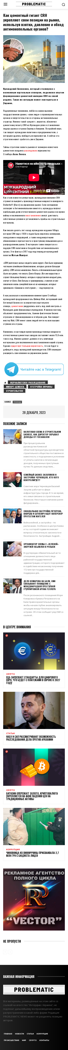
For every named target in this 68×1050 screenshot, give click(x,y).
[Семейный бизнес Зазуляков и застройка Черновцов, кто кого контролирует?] (12, 479)
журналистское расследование (28, 382)
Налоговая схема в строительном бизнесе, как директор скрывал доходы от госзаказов (42, 434)
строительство (14, 390)
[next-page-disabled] (10, 952)
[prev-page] (5, 952)
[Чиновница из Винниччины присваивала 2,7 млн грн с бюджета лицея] (34, 826)
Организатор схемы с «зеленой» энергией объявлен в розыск (41, 545)
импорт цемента (15, 386)
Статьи (10, 733)
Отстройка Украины (41, 386)
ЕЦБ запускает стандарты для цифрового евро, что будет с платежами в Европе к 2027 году (33, 680)
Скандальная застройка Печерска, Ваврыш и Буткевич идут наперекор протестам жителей (43, 513)
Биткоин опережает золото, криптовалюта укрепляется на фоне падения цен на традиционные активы (32, 796)
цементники (17, 306)
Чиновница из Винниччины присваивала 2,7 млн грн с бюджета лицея (32, 854)
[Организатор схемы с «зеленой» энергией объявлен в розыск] (12, 548)
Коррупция (13, 850)
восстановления (33, 215)
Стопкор (17, 402)
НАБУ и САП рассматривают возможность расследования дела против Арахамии (31, 738)
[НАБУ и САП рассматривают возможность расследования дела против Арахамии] (34, 710)
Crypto (10, 674)
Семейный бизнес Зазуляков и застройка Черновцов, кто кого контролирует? (41, 477)
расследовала (30, 150)
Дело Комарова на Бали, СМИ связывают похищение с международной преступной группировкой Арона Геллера (40, 585)
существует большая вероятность (27, 345)
